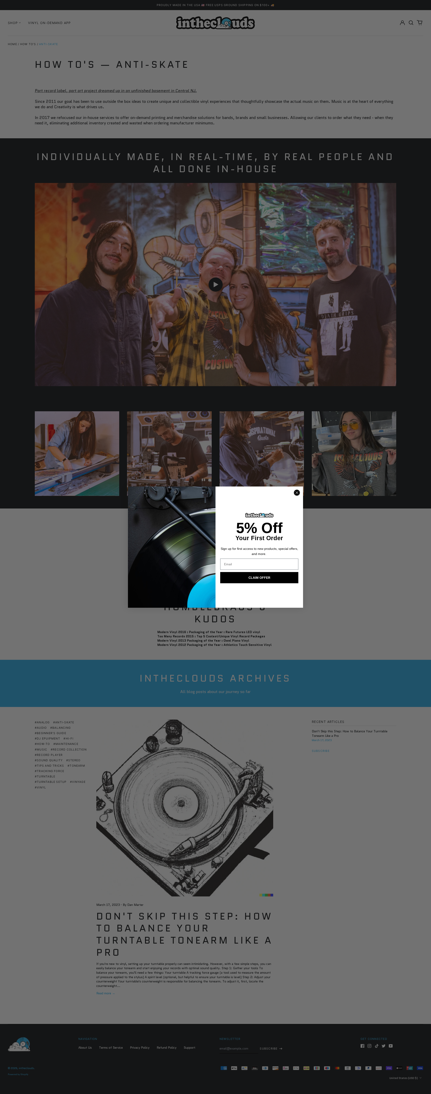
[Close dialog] (297, 492)
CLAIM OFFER (259, 577)
